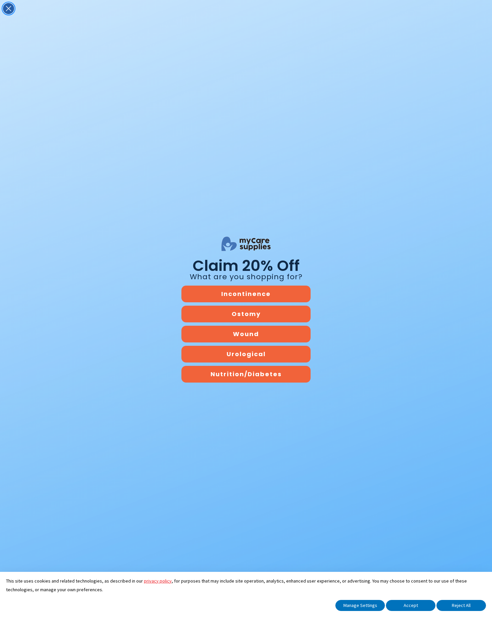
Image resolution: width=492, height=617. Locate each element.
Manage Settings (360, 605)
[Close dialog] (8, 8)
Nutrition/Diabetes (246, 374)
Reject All (461, 605)
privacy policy (158, 581)
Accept (411, 605)
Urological (246, 354)
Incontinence (246, 294)
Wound (246, 334)
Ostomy (246, 314)
